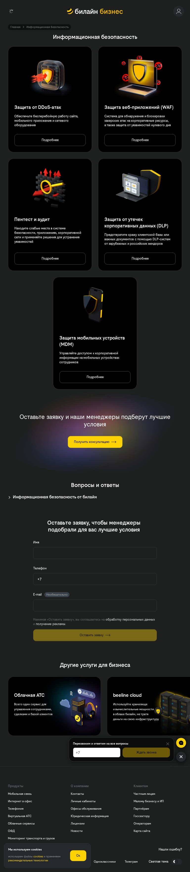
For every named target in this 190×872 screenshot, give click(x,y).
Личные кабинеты (83, 801)
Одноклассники (105, 861)
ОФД (11, 831)
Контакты (77, 794)
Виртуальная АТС (19, 816)
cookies (38, 856)
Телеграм (131, 861)
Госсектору (142, 816)
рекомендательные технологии (28, 860)
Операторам (142, 823)
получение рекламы (50, 624)
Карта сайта (142, 831)
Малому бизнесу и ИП (149, 801)
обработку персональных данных (130, 619)
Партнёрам (141, 808)
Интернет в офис (20, 801)
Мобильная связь (20, 794)
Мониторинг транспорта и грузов (31, 838)
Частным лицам (144, 794)
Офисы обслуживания (86, 808)
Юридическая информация (90, 816)
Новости (77, 831)
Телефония (16, 808)
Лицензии (78, 823)
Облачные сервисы (21, 823)
